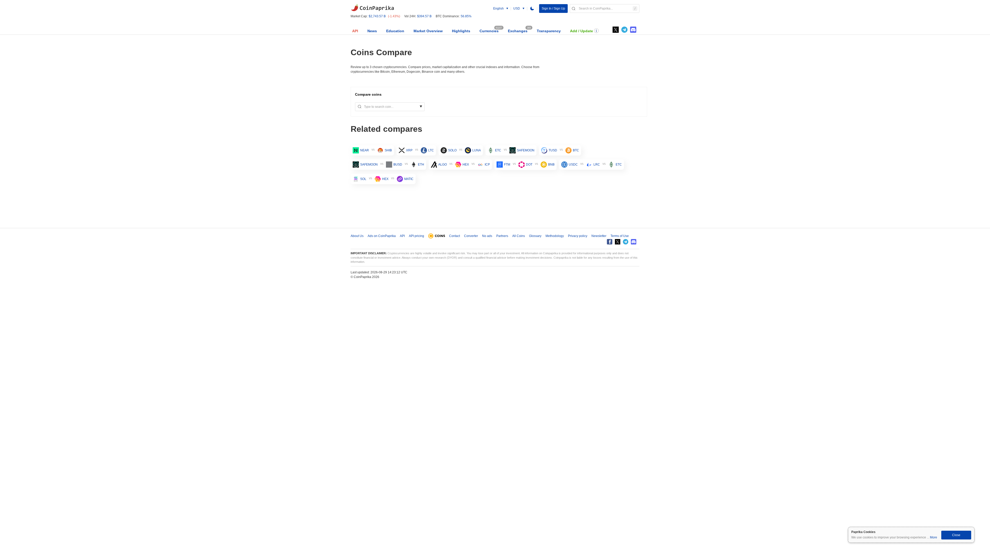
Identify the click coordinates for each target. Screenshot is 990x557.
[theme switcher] (532, 8)
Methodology (555, 236)
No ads (487, 236)
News (372, 31)
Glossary (535, 236)
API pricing (416, 236)
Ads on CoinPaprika (382, 236)
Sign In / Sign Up (553, 8)
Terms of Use (619, 236)
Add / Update (581, 31)
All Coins (518, 236)
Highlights (461, 31)
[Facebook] (609, 241)
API (355, 31)
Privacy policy (577, 236)
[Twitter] (616, 30)
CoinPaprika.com (372, 7)
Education (395, 31)
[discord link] (633, 30)
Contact (454, 236)
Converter (471, 236)
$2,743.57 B (377, 16)
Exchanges (517, 31)
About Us (357, 236)
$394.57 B (424, 16)
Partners (502, 236)
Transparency (549, 31)
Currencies (489, 31)
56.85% (466, 16)
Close (956, 535)
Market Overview (428, 31)
